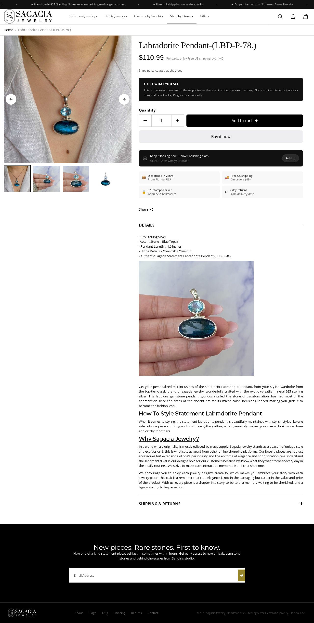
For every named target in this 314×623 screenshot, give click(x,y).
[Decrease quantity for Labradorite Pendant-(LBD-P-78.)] (145, 120)
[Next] (124, 99)
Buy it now (220, 136)
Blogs (92, 613)
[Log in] (293, 16)
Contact (153, 613)
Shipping (145, 70)
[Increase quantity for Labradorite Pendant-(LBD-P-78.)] (177, 120)
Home (8, 29)
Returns (136, 613)
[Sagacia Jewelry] (28, 16)
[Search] (280, 16)
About (79, 613)
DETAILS (147, 225)
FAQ (105, 613)
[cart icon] (305, 16)
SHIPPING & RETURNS (160, 504)
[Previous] (11, 99)
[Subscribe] (241, 575)
